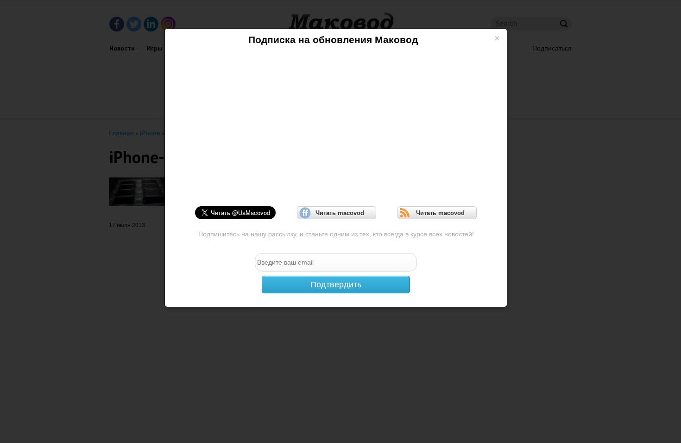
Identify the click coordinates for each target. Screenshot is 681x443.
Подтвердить (335, 284)
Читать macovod (336, 212)
